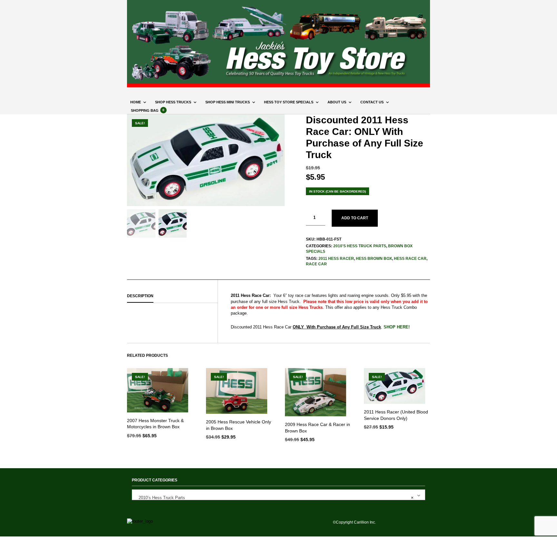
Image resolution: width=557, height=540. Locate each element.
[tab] (172, 296)
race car (316, 264)
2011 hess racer (336, 258)
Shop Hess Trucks (173, 102)
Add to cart (354, 218)
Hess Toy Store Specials (288, 102)
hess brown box (374, 258)
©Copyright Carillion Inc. (354, 522)
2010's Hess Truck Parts (359, 246)
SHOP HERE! (397, 327)
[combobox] (278, 494)
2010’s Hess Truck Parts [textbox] (274, 497)
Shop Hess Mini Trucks (227, 102)
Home (135, 102)
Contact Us (372, 102)
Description (140, 296)
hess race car (410, 258)
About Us (336, 102)
